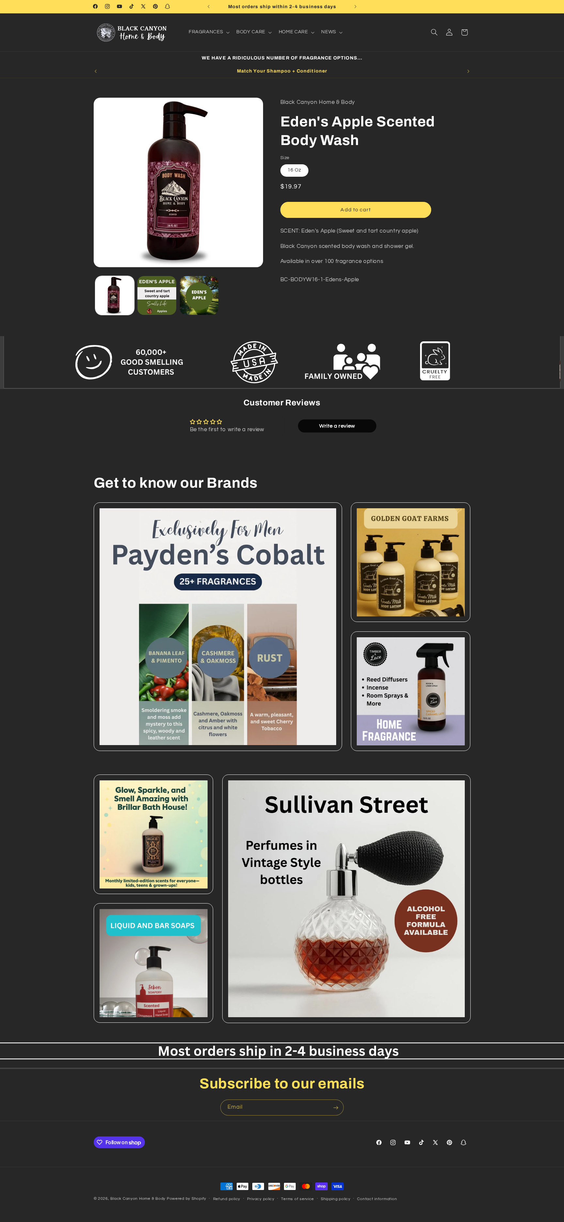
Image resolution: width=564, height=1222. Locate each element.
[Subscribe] (335, 1108)
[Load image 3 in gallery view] (199, 295)
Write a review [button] (337, 426)
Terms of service (297, 1199)
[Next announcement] (355, 6)
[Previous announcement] (208, 6)
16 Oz (294, 170)
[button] (208, 32)
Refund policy (227, 1199)
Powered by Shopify (186, 1198)
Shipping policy (336, 1199)
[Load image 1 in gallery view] (114, 295)
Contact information (377, 1199)
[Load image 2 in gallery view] (156, 295)
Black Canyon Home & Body (137, 1198)
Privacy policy (260, 1199)
